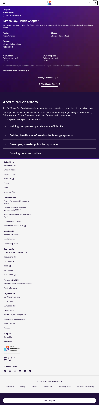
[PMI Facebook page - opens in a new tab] (5, 370)
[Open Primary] (4, 3)
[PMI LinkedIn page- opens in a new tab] (24, 370)
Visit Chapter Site (48, 84)
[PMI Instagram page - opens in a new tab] (15, 370)
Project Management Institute (12, 348)
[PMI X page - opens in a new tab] (10, 370)
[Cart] (89, 3)
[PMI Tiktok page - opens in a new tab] (29, 370)
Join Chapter (49, 400)
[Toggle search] (95, 3)
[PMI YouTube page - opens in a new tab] (19, 370)
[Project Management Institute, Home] (50, 3)
